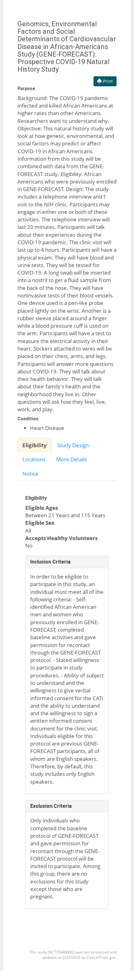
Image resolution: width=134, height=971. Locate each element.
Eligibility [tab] (34, 445)
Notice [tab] (30, 473)
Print (107, 81)
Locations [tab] (33, 459)
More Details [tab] (71, 459)
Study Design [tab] (73, 445)
